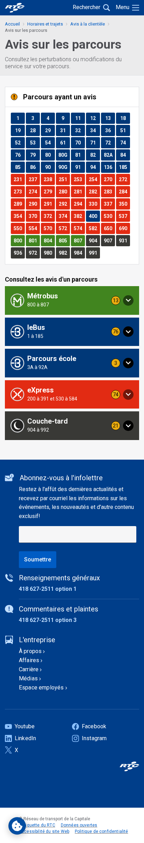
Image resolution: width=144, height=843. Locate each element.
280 (64, 191)
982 (64, 253)
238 (49, 179)
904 (94, 240)
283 (109, 191)
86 (35, 167)
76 (20, 155)
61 (65, 143)
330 (94, 204)
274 (34, 191)
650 (109, 228)
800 (19, 240)
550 (19, 228)
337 (109, 204)
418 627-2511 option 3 (48, 620)
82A (109, 155)
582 (94, 228)
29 (50, 130)
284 (124, 191)
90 (50, 167)
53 (35, 143)
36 (110, 130)
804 (49, 240)
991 (94, 253)
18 (125, 118)
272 (124, 179)
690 (124, 228)
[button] (72, 300)
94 (95, 167)
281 (79, 191)
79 (35, 155)
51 (125, 130)
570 (49, 228)
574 (79, 228)
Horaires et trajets (45, 24)
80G (64, 155)
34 (95, 130)
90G (64, 167)
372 (49, 216)
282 (94, 191)
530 (109, 216)
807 (79, 240)
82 (95, 155)
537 (124, 216)
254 (94, 179)
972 (34, 253)
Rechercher (86, 7)
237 (34, 179)
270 (109, 179)
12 (95, 118)
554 (34, 228)
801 (34, 240)
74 (125, 143)
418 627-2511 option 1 (48, 589)
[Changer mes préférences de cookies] (17, 826)
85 (20, 167)
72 (110, 143)
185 (124, 167)
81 (80, 155)
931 (124, 240)
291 (49, 204)
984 (79, 253)
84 (125, 155)
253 (79, 179)
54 (50, 143)
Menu (122, 7)
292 (64, 204)
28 (35, 130)
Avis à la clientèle (87, 24)
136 (109, 167)
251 (64, 179)
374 (64, 216)
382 (79, 216)
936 (19, 253)
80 (50, 155)
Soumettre (37, 559)
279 (49, 191)
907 (109, 240)
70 (80, 143)
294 (79, 204)
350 (124, 204)
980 (49, 253)
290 (34, 204)
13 (110, 118)
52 (20, 143)
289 (19, 204)
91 (80, 167)
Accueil (12, 24)
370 (34, 216)
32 (80, 130)
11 (80, 118)
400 (94, 216)
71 (95, 143)
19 (20, 130)
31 (65, 130)
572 (64, 228)
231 (19, 179)
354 (19, 216)
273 (19, 191)
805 (64, 240)
